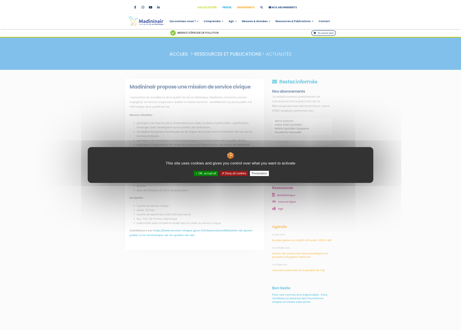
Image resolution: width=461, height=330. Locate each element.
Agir (232, 21)
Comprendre (213, 21)
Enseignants (246, 7)
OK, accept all (207, 173)
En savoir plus (325, 33)
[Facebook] (135, 7)
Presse (226, 7)
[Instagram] (142, 7)
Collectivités (207, 7)
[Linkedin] (158, 7)
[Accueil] (146, 21)
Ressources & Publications (294, 21)
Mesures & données (256, 21)
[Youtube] (150, 7)
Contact (324, 21)
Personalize (259, 173)
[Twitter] (127, 7)
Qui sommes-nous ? (183, 21)
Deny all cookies (235, 173)
